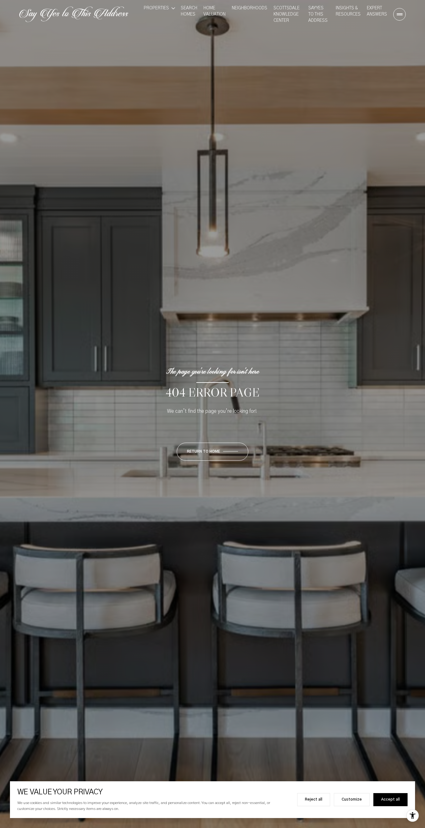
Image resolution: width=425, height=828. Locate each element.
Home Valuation (214, 11)
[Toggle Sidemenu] (399, 14)
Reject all (313, 799)
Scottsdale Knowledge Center (286, 14)
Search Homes (189, 11)
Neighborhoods (249, 8)
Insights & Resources (348, 11)
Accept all (390, 799)
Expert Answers (377, 11)
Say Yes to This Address (318, 14)
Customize (352, 799)
